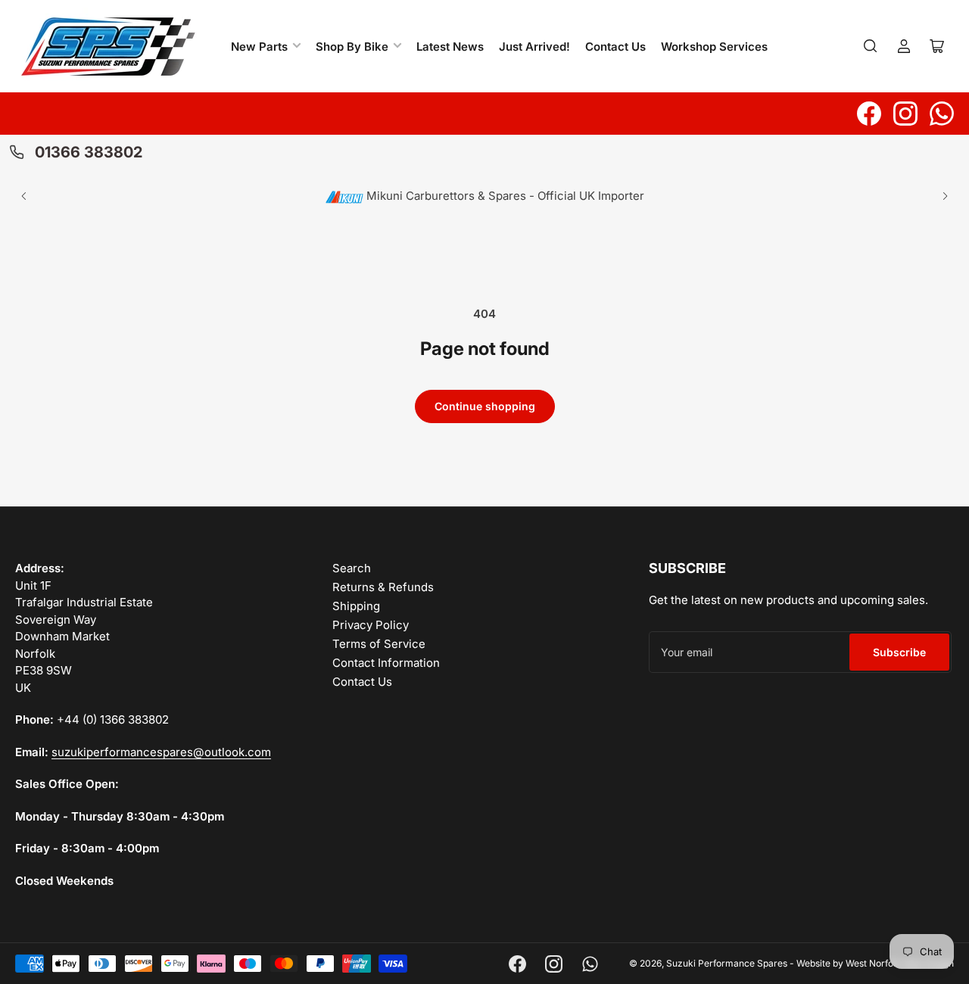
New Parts (259, 46)
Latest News (450, 46)
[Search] (870, 46)
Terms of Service (378, 644)
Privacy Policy (370, 625)
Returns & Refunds (383, 587)
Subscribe (899, 652)
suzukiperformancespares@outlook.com (161, 752)
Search (351, 568)
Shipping (356, 606)
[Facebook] (869, 113)
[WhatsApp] (942, 113)
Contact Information (386, 662)
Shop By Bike (352, 46)
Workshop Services (714, 46)
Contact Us (615, 46)
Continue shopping (485, 406)
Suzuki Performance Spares (726, 963)
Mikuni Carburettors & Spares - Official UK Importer (503, 195)
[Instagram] (905, 113)
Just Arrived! (534, 46)
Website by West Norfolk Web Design (875, 963)
